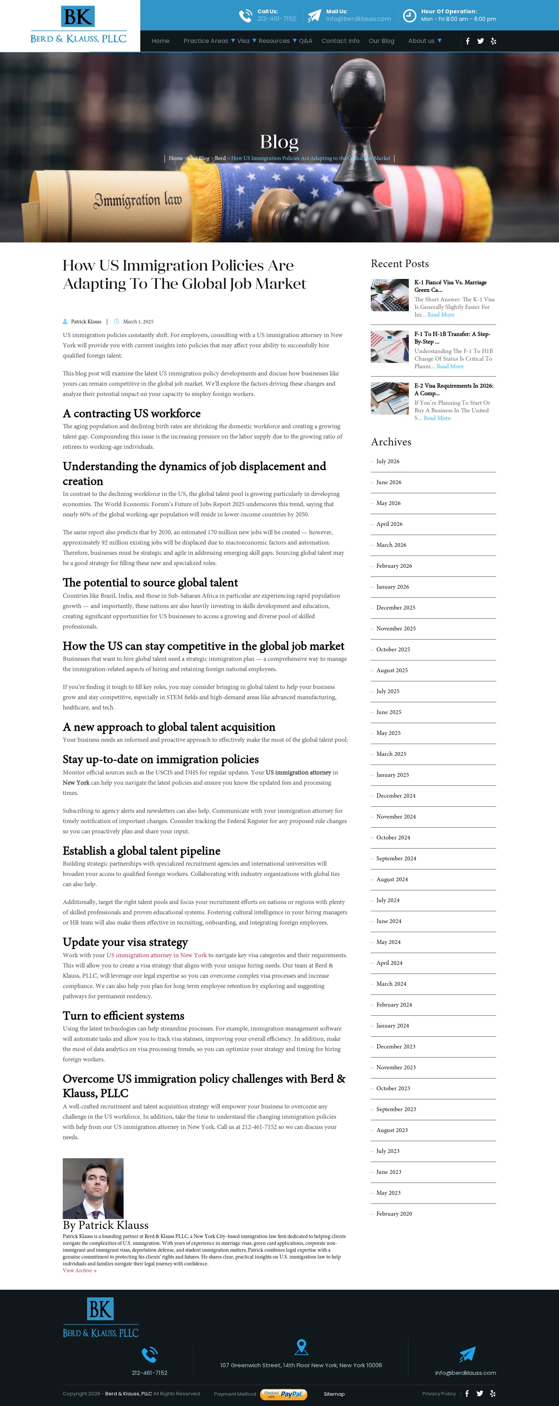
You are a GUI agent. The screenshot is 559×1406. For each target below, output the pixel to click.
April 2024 (389, 963)
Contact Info (341, 40)
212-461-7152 (149, 1373)
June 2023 (389, 1172)
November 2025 (396, 629)
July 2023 (388, 1151)
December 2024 (396, 796)
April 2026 (389, 524)
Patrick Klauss (86, 322)
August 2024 (392, 880)
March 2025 (391, 754)
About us (421, 40)
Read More (440, 315)
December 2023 (396, 1047)
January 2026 (392, 587)
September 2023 (396, 1110)
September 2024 (396, 859)
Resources (274, 40)
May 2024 (388, 942)
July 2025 (388, 692)
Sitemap (332, 1394)
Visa (243, 40)
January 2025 (392, 775)
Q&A (306, 40)
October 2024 (393, 838)
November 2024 (396, 817)
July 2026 (388, 462)
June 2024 (389, 921)
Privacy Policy (439, 1393)
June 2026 (389, 483)
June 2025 (389, 712)
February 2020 (394, 1214)
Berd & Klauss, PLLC (128, 1393)
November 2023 (396, 1068)
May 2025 (388, 733)
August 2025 (392, 671)
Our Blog (381, 40)
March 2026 (391, 545)
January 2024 (392, 1026)
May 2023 (388, 1193)
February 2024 (394, 1005)
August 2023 (392, 1130)
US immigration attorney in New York (156, 956)
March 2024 (391, 984)
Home (161, 40)
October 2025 (393, 650)
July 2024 (388, 901)
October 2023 (393, 1089)
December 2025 (396, 608)
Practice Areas (206, 40)
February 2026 (394, 566)
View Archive (80, 1271)
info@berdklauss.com (465, 1373)
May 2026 (388, 503)
